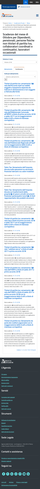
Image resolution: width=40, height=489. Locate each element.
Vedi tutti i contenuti (7, 386)
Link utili (3, 482)
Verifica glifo (4, 406)
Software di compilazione (8, 420)
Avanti (34, 350)
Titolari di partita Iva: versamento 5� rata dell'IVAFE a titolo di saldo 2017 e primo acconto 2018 (19, 269)
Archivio (11, 482)
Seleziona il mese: (8, 59)
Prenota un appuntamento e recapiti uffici (13, 458)
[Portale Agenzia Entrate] (7, 15)
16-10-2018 (16, 96)
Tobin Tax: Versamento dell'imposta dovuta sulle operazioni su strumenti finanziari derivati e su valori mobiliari (19, 169)
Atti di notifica (5, 380)
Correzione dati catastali (8, 397)
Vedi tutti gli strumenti (7, 432)
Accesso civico (5, 383)
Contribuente (19, 69)
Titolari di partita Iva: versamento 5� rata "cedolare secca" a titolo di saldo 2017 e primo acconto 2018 (19, 249)
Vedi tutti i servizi (6, 409)
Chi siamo (4, 374)
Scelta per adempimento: (11, 74)
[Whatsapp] (20, 474)
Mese (28, 23)
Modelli (3, 423)
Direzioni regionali (6, 461)
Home (10, 23)
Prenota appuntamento (8, 7)
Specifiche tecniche (6, 426)
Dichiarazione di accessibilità (9, 485)
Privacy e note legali (21, 482)
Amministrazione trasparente (9, 377)
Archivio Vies (4, 403)
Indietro (19, 350)
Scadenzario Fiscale (19, 23)
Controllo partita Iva (6, 400)
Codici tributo (5, 429)
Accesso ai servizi (25, 7)
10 (31, 350)
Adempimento (8, 69)
